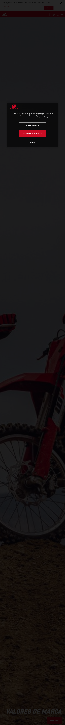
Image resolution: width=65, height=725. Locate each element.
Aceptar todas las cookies (32, 134)
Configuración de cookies (32, 141)
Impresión (40, 118)
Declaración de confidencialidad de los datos (30, 118)
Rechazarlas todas (32, 126)
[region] (32, 125)
